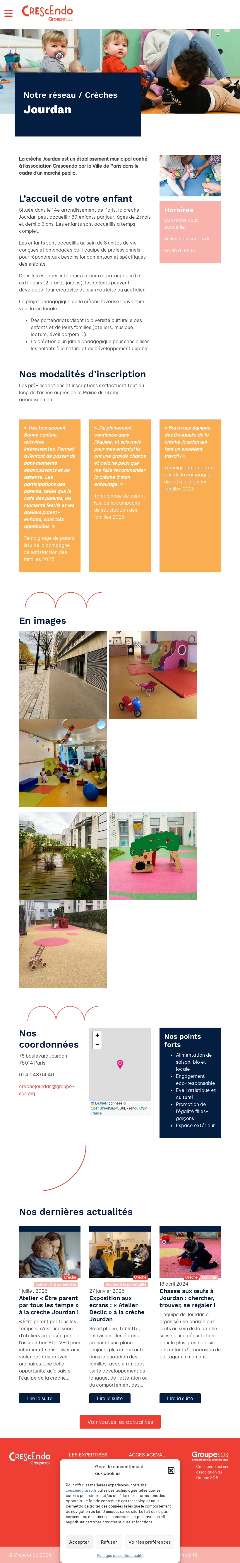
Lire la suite (40, 1398)
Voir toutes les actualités (120, 1421)
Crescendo (26, 1555)
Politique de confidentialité (120, 1555)
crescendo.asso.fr (81, 1490)
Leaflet (100, 1102)
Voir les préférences (149, 1542)
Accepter (79, 1542)
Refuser (109, 1542)
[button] (171, 1470)
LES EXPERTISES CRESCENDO (88, 1458)
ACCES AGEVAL (147, 1455)
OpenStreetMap (103, 1107)
